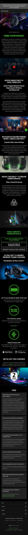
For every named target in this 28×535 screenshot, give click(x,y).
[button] (1, 2)
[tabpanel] (14, 268)
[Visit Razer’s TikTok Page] (17, 530)
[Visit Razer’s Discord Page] (21, 530)
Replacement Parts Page (8, 495)
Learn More (14, 325)
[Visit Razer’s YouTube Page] (15, 530)
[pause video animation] (26, 130)
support (11, 364)
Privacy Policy (13, 520)
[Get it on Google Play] (20, 352)
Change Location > (16, 525)
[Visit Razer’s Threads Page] (11, 530)
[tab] (14, 239)
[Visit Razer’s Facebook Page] (7, 530)
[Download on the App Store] (7, 352)
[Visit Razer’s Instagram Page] (9, 530)
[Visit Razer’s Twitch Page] (19, 530)
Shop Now (16, 7)
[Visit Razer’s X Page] (13, 530)
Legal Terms (7, 520)
